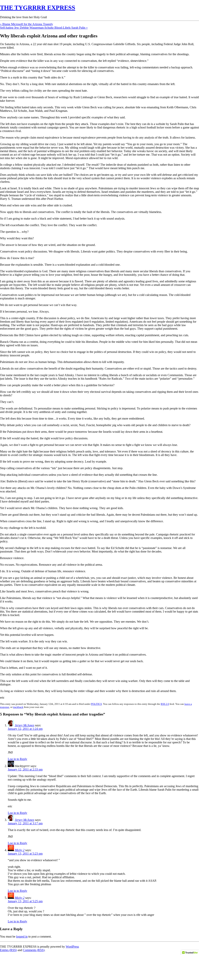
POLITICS (96, 703)
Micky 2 (19, 850)
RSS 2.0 (165, 703)
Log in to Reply (17, 759)
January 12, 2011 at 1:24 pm (25, 728)
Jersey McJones (24, 725)
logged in (22, 936)
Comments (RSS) (34, 950)
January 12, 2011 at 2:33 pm (25, 769)
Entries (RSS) (8, 950)
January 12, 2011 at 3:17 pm (25, 823)
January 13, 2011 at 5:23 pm (25, 853)
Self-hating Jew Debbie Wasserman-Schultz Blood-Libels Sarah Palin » (44, 27)
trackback (18, 707)
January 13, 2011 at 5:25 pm (25, 901)
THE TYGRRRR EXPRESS (37, 7)
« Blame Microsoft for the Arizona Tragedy (26, 24)
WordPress (72, 946)
